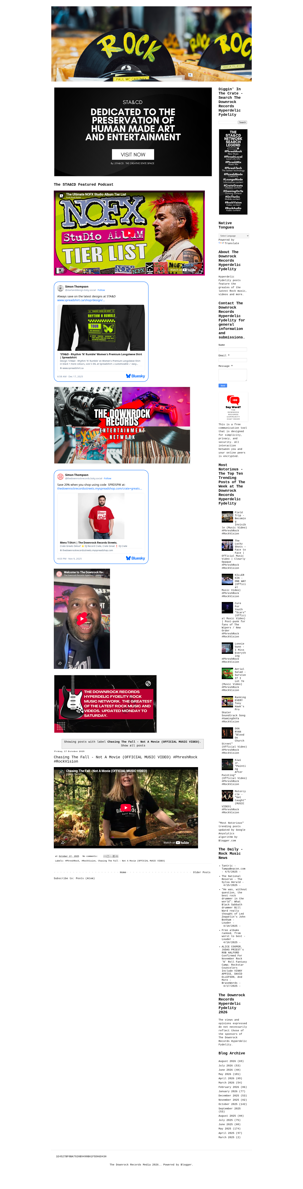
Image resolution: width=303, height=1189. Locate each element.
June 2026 (226, 1070)
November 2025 (229, 1100)
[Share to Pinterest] (117, 856)
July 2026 (226, 1065)
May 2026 (225, 1074)
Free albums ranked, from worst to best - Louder (233, 935)
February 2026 (229, 1087)
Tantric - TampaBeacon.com (233, 867)
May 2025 (225, 1128)
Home (123, 872)
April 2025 (226, 1133)
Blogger (186, 1164)
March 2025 (226, 1137)
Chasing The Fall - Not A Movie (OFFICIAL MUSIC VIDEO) (131, 861)
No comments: (91, 856)
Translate (232, 243)
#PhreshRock (72, 861)
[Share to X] (111, 856)
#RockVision (88, 861)
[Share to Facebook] (114, 856)
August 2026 (227, 1061)
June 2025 (226, 1124)
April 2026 (226, 1078)
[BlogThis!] (108, 856)
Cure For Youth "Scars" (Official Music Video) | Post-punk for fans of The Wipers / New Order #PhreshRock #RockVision (234, 620)
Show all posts (133, 745)
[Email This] (105, 856)
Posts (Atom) (85, 878)
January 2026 (228, 1091)
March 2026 (226, 1082)
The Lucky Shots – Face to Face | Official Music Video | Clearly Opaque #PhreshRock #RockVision (234, 554)
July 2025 (226, 1120)
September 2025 (230, 1108)
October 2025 (228, 1104)
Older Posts (202, 872)
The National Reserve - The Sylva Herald (232, 879)
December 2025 (229, 1095)
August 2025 (227, 1116)
